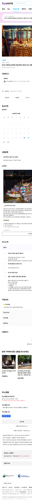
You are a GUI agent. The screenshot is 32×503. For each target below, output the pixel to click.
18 (12, 133)
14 (24, 129)
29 (28, 138)
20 (20, 133)
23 (4, 138)
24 (8, 138)
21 (24, 133)
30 (4, 142)
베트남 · (4, 62)
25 (12, 138)
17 (8, 133)
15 (28, 129)
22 (28, 133)
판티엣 (7, 62)
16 (4, 133)
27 (20, 138)
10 (8, 129)
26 (16, 138)
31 (8, 142)
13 (20, 129)
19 (16, 133)
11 (12, 129)
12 (16, 129)
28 (24, 138)
